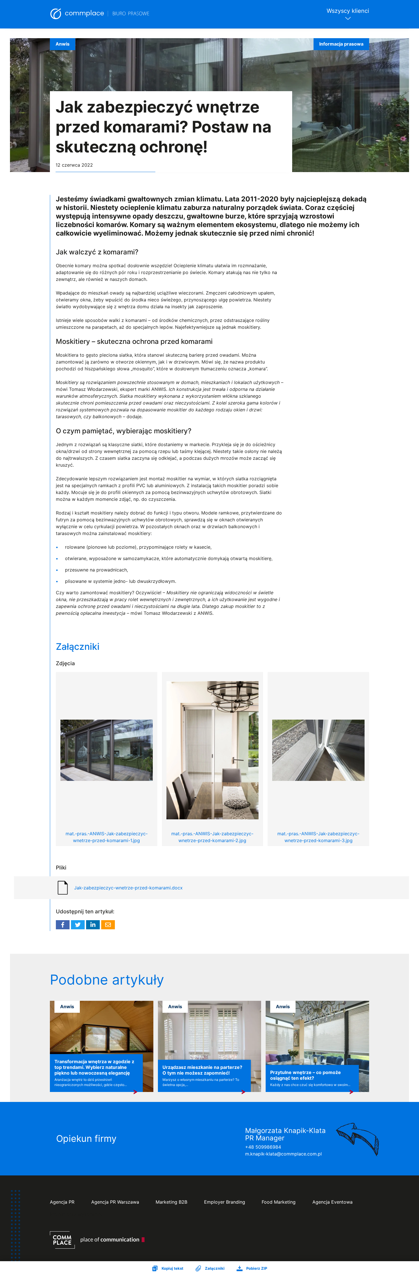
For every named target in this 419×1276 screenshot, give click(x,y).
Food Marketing (279, 1202)
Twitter (78, 924)
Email (108, 924)
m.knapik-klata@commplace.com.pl (283, 1154)
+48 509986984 (263, 1147)
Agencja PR (62, 1202)
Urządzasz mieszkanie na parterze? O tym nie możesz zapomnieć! (202, 1070)
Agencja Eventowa (332, 1202)
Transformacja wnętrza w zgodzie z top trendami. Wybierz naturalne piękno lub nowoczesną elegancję (94, 1067)
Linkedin (93, 924)
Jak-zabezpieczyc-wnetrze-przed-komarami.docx (128, 888)
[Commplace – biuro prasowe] (100, 14)
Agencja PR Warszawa (115, 1202)
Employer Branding (224, 1202)
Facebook (63, 924)
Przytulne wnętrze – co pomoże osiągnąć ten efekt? (305, 1075)
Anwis (63, 44)
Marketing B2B (171, 1202)
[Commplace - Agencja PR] (97, 1240)
